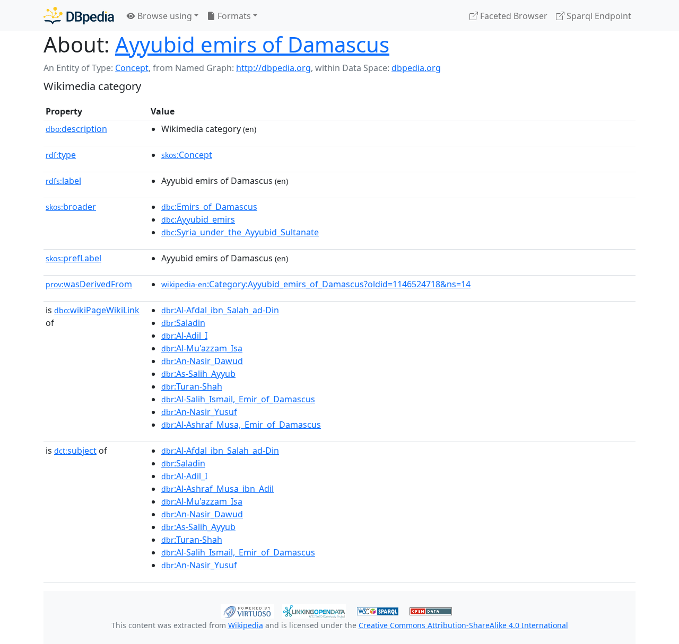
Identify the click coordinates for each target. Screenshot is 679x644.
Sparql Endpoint (597, 16)
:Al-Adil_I (184, 335)
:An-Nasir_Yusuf (199, 412)
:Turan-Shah (191, 386)
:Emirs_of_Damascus (209, 207)
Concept (132, 68)
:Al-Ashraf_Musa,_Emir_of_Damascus (241, 424)
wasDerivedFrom (89, 284)
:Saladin (183, 323)
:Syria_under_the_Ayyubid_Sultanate (240, 232)
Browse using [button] (163, 16)
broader (71, 207)
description (76, 129)
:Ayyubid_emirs (198, 219)
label (63, 181)
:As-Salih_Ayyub (198, 374)
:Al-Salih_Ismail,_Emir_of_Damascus (238, 399)
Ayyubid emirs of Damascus (252, 44)
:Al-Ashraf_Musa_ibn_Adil (217, 489)
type (61, 155)
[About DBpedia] (78, 15)
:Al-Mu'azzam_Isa (201, 348)
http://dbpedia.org (273, 68)
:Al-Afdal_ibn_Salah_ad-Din (220, 310)
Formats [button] (233, 16)
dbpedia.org (416, 68)
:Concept (186, 155)
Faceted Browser (512, 16)
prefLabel (73, 258)
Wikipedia (245, 625)
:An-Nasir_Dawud (202, 361)
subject (75, 450)
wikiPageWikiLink (97, 310)
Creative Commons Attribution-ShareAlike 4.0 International (463, 625)
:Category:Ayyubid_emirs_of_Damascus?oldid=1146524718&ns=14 (316, 284)
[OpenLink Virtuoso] (247, 610)
